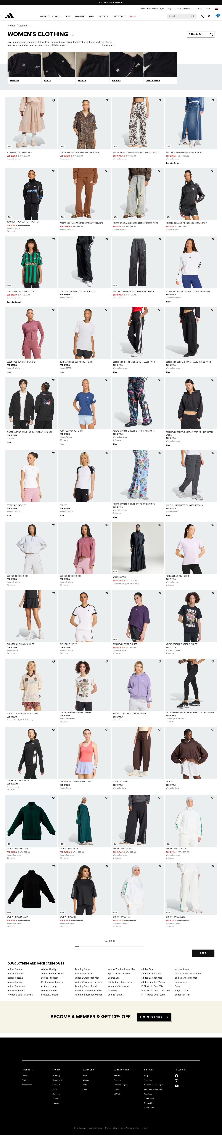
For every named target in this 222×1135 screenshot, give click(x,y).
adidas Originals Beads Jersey (21, 291)
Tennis (55, 1098)
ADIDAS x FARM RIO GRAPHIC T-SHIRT (181, 644)
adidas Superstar (17, 986)
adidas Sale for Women (153, 982)
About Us (117, 1076)
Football (56, 1085)
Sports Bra (113, 978)
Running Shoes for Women (88, 995)
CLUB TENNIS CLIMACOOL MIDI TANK (75, 782)
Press (116, 1089)
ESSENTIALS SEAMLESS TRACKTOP (21, 362)
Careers (117, 1080)
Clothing (23, 26)
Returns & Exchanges (153, 1085)
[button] (50, 16)
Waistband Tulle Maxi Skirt (20, 153)
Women (11, 26)
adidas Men (181, 982)
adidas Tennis (115, 995)
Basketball (57, 1080)
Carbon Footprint (121, 1085)
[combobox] (181, 16)
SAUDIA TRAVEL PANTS (122, 849)
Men (85, 1076)
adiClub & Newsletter (153, 1089)
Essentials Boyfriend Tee (125, 644)
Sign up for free (151, 1017)
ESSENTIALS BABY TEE (16, 505)
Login (208, 9)
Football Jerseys (49, 995)
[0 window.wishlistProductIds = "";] (209, 16)
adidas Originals (16, 990)
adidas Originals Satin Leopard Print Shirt (80, 153)
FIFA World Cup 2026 (152, 986)
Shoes (24, 1076)
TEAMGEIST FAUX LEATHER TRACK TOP (23, 222)
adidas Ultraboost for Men (88, 982)
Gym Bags (113, 990)
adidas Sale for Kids (151, 978)
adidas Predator (49, 978)
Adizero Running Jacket (18, 781)
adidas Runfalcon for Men (88, 990)
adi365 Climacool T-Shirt (71, 431)
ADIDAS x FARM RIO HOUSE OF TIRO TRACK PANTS (134, 431)
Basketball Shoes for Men (121, 982)
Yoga (55, 1089)
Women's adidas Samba (20, 995)
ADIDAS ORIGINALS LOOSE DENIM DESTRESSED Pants (135, 223)
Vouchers (148, 1094)
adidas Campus (16, 974)
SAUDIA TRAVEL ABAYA (69, 849)
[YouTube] (177, 1086)
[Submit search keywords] (193, 16)
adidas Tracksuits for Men (121, 969)
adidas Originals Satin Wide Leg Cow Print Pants (136, 153)
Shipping (148, 1080)
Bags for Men (182, 990)
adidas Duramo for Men (86, 978)
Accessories (27, 1085)
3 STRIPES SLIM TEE (68, 644)
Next (203, 953)
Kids (85, 1085)
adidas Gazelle (15, 978)
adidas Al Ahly (48, 969)
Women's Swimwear (118, 986)
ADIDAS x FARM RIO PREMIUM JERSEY (22, 714)
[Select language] (216, 9)
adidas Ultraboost (83, 974)
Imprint (145, 1128)
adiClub (117, 1094)
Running (56, 1076)
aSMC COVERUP (120, 577)
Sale (85, 1089)
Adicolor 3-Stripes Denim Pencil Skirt (184, 153)
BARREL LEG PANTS (121, 782)
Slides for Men (182, 995)
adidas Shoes (182, 969)
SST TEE (63, 505)
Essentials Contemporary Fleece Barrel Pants (188, 362)
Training (56, 1103)
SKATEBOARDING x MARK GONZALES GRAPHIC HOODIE (29, 432)
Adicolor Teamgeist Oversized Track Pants (133, 291)
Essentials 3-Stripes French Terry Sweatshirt (188, 291)
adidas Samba (15, 969)
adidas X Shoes (49, 990)
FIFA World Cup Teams (153, 995)
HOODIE (169, 782)
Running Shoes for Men (86, 986)
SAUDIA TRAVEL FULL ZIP (17, 849)
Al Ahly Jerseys (49, 986)
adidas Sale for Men (151, 974)
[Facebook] (176, 1076)
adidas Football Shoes (52, 974)
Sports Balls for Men (119, 974)
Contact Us (148, 1103)
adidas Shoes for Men (186, 978)
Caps (177, 986)
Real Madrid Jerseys (52, 982)
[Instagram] (176, 1081)
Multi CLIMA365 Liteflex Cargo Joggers (184, 505)
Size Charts (149, 1098)
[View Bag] (216, 16)
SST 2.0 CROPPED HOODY (17, 576)
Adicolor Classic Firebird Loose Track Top (186, 223)
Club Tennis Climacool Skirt (20, 644)
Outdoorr (56, 1094)
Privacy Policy (111, 1128)
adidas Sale (147, 969)
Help (146, 1076)
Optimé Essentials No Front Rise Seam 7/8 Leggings (190, 713)
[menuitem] (50, 16)
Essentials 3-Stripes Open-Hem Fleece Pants (134, 362)
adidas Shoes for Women (188, 974)
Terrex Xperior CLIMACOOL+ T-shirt (76, 362)
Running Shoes (82, 969)
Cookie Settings (95, 1128)
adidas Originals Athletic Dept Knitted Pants (81, 223)
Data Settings (80, 1128)
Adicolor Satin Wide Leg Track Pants (77, 291)
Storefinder (149, 1108)
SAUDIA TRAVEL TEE (68, 917)
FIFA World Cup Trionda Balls (156, 990)
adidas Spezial (15, 982)
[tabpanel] (111, 529)
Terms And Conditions (129, 1128)
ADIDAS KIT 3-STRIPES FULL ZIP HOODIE (129, 714)
